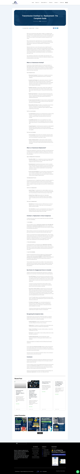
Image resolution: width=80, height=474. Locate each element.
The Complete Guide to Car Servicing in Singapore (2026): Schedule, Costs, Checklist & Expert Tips (33, 394)
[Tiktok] (67, 2)
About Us (37, 2)
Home (33, 2)
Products (50, 2)
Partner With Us (44, 2)
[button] (39, 2)
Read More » (31, 406)
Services (56, 2)
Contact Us (62, 2)
